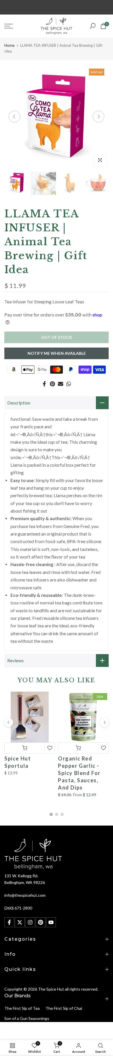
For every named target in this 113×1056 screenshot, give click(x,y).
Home (9, 45)
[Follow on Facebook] (9, 922)
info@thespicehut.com (24, 895)
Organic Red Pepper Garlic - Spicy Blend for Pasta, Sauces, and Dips (79, 773)
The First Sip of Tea (22, 1008)
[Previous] (14, 116)
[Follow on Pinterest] (40, 922)
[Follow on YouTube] (51, 922)
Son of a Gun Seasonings (26, 1018)
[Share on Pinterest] (52, 383)
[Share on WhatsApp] (68, 383)
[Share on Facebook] (44, 383)
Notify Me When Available (57, 353)
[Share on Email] (60, 383)
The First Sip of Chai (63, 1008)
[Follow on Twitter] (20, 922)
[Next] (98, 116)
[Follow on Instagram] (30, 922)
